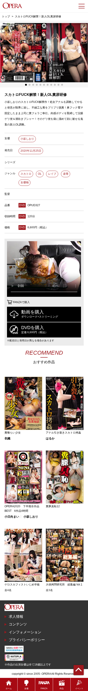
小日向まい (12, 516)
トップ (6, 16)
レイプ (52, 173)
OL (40, 173)
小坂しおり (27, 138)
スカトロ (26, 173)
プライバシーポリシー (27, 640)
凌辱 (65, 173)
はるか (50, 438)
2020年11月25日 (31, 150)
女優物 (25, 182)
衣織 (7, 438)
